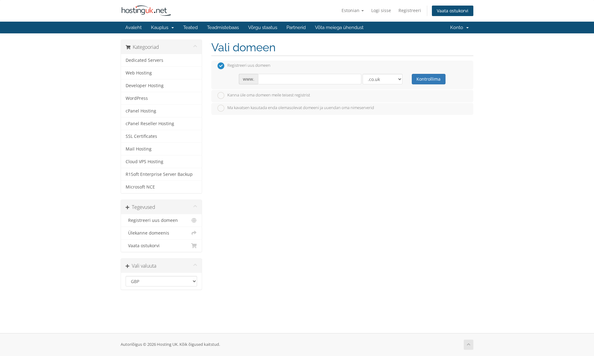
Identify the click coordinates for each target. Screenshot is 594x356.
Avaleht (133, 27)
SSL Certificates (141, 136)
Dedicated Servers (144, 60)
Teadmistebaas (223, 27)
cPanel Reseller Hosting (150, 123)
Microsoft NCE (140, 187)
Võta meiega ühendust (339, 27)
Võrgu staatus (262, 27)
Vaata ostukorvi (452, 11)
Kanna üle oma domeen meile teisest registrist (268, 95)
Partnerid (296, 27)
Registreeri (409, 10)
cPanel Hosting (141, 111)
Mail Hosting (139, 149)
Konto (458, 27)
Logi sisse (381, 10)
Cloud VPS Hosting (144, 161)
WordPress (137, 98)
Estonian (351, 10)
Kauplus (161, 27)
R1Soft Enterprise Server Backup (159, 174)
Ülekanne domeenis (147, 233)
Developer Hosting (145, 85)
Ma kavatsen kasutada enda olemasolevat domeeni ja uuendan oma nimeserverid (300, 108)
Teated (190, 27)
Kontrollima (428, 79)
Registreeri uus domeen (152, 220)
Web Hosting (139, 73)
